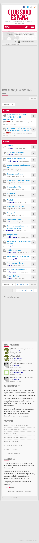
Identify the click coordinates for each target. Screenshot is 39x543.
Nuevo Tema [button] (9, 104)
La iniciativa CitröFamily (12, 453)
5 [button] (25, 290)
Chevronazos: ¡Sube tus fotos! (16, 437)
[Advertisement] (19, 67)
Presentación (16, 356)
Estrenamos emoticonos (15, 152)
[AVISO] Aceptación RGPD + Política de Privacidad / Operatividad (14, 117)
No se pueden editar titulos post (18, 256)
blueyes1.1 (13, 237)
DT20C (8, 122)
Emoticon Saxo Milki (14, 187)
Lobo (11, 278)
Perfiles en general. (14, 250)
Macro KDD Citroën (12, 441)
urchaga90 (9, 246)
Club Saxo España (19, 15)
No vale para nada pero (15, 174)
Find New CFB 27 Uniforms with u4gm (25, 370)
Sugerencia (11, 193)
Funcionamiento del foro (16, 263)
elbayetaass (13, 161)
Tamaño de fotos (13, 276)
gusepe (12, 202)
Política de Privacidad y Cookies (16, 429)
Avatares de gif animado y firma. (18, 180)
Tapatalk (10, 200)
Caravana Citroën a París (13, 445)
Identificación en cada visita (17, 269)
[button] (26, 27)
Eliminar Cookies (10, 433)
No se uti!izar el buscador (16, 159)
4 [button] (22, 290)
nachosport (10, 231)
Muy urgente (11, 213)
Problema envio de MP (15, 219)
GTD (10, 265)
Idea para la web (12, 235)
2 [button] (16, 290)
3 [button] (19, 290)
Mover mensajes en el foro (16, 206)
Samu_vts (12, 272)
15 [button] (31, 290)
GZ (10, 222)
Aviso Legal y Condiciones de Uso (17, 426)
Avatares (10, 146)
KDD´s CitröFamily (11, 449)
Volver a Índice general (11, 297)
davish (11, 148)
